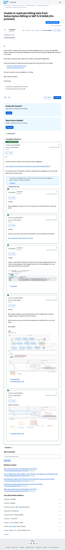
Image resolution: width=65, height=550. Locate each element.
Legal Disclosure (30, 547)
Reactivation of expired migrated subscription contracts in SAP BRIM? (23, 484)
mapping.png (14, 379)
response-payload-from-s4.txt (15, 67)
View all (6, 534)
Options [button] (60, 22)
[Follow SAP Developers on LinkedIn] (36, 543)
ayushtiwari (12, 29)
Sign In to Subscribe (52, 22)
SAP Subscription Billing (9, 37)
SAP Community (7, 5)
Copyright (21, 547)
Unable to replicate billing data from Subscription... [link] (16, 7)
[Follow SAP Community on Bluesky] (31, 543)
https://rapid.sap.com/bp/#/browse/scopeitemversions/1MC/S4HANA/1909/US (27, 166)
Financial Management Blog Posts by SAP (16, 470)
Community (13, 2)
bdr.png (13, 286)
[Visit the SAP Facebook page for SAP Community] (28, 543)
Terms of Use (14, 547)
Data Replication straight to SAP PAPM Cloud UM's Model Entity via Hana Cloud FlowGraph (29, 479)
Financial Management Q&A (42, 5)
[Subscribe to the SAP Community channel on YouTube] (34, 543)
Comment (57, 97)
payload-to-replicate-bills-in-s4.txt (16, 66)
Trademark (38, 547)
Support (45, 547)
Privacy (8, 547)
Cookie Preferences (54, 547)
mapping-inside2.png (17, 433)
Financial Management (30, 5)
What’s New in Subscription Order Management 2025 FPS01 (20, 469)
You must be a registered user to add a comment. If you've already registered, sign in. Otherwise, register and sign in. (31, 179)
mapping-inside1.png (17, 381)
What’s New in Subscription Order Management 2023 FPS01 (20, 489)
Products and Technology (18, 5)
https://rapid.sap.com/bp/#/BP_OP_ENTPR (20, 238)
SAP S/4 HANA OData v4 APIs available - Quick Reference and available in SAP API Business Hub (31, 474)
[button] (54, 30)
